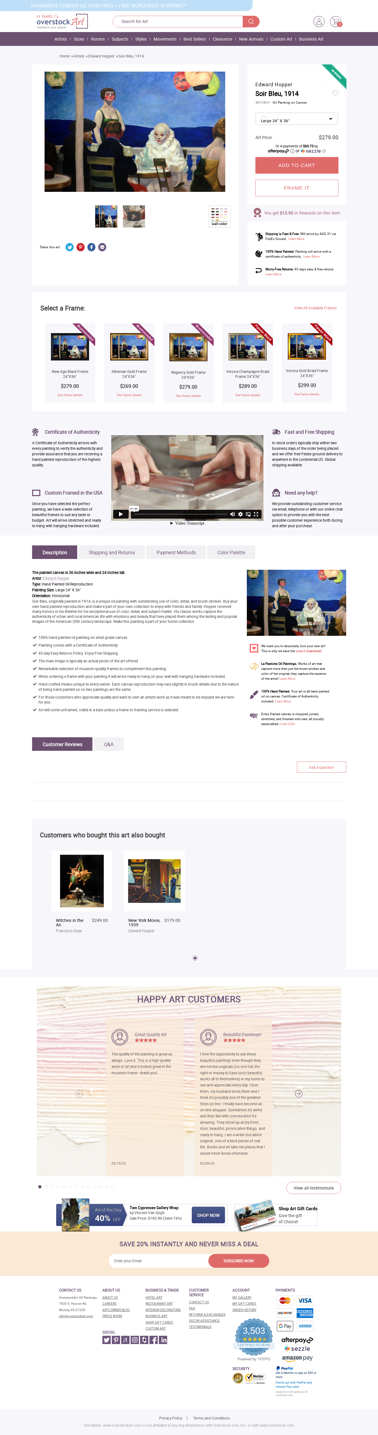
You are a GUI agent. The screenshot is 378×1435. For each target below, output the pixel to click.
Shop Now (208, 1215)
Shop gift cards (159, 1322)
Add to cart (296, 165)
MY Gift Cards (244, 1303)
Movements (165, 39)
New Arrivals (251, 39)
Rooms (98, 39)
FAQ (192, 1308)
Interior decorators (163, 1310)
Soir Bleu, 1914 (131, 56)
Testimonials (200, 1327)
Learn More (296, 239)
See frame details (70, 395)
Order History (244, 1310)
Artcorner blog (116, 1310)
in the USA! (287, 724)
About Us (110, 1297)
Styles (141, 39)
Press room (112, 1316)
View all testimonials (314, 1188)
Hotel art (154, 1297)
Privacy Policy (170, 1418)
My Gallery (242, 1297)
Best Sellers (194, 39)
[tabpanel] (82, 894)
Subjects (120, 39)
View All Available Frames (315, 308)
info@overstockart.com (76, 1316)
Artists (61, 39)
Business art (156, 1316)
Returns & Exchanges (207, 1315)
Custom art (156, 1328)
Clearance (222, 39)
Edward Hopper (101, 56)
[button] (298, 1094)
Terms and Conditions (211, 1418)
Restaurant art (159, 1303)
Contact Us (199, 1302)
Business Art (311, 39)
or (310, 151)
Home (64, 56)
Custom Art (281, 39)
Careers (109, 1303)
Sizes (79, 39)
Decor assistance (204, 1321)
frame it (297, 188)
